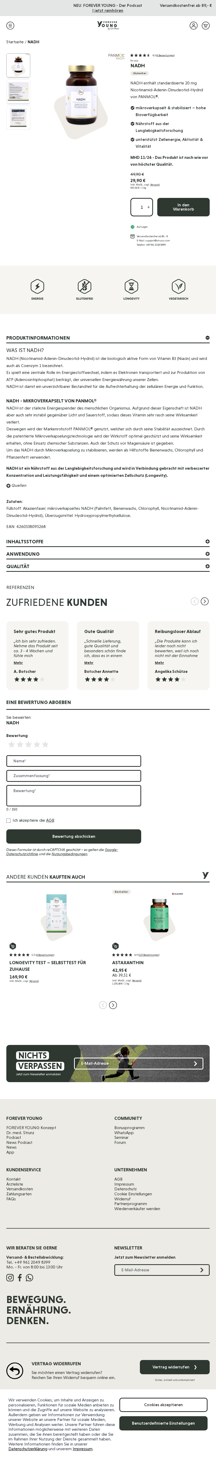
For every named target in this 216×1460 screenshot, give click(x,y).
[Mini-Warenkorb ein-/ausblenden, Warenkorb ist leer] (206, 26)
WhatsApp (124, 1132)
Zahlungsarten (19, 1193)
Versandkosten (19, 1188)
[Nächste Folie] (205, 601)
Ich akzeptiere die (33, 820)
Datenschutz (125, 1188)
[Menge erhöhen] (148, 207)
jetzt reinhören (109, 10)
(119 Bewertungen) (148, 954)
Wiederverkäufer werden (137, 1208)
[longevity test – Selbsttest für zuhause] (56, 916)
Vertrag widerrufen (175, 1366)
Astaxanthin (128, 962)
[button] (152, 55)
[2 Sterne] (20, 744)
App (10, 1152)
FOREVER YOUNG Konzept (31, 1127)
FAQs (11, 1198)
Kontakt (13, 1179)
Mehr (18, 663)
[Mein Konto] (194, 26)
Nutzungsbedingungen (69, 854)
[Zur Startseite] (108, 25)
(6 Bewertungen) (165, 55)
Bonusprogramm (129, 1127)
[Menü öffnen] (10, 25)
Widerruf (122, 1198)
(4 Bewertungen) (45, 954)
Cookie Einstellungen (133, 1193)
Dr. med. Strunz (20, 1132)
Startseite (15, 41)
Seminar (121, 1137)
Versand (155, 184)
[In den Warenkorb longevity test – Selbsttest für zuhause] (12, 946)
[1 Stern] (11, 744)
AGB (50, 820)
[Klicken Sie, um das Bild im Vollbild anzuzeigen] (81, 97)
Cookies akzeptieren (163, 1404)
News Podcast (19, 1142)
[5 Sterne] (45, 744)
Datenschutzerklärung (27, 1448)
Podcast (13, 1137)
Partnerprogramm (130, 1203)
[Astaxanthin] (159, 916)
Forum (120, 1142)
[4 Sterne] (37, 744)
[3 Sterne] (28, 744)
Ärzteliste (14, 1184)
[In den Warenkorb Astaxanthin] (115, 946)
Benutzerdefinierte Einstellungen (163, 1423)
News (11, 1147)
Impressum (82, 1448)
